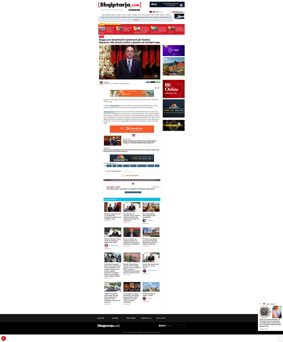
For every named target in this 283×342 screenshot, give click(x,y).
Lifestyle (130, 17)
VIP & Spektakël (136, 17)
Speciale (118, 17)
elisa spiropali (126, 165)
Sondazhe (135, 19)
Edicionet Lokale (110, 15)
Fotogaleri (156, 17)
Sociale (107, 17)
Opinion (168, 15)
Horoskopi (147, 17)
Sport (139, 15)
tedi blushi (120, 165)
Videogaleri (162, 17)
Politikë (124, 15)
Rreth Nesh (131, 318)
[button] (3, 338)
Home (103, 15)
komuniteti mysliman (142, 165)
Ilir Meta (114, 165)
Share (148, 82)
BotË (153, 15)
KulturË (157, 15)
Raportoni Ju (146, 318)
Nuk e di (138, 192)
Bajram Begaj (115, 105)
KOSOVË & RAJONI (146, 15)
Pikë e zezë (168, 17)
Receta (142, 17)
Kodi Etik (100, 318)
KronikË (119, 15)
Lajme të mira (124, 17)
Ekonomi (134, 15)
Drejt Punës (113, 17)
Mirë (127, 192)
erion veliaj (109, 165)
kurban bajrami (151, 165)
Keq (132, 192)
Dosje (151, 17)
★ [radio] (123, 171)
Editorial (162, 15)
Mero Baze (150, 220)
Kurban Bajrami (109, 112)
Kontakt (115, 318)
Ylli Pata (149, 298)
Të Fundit (103, 17)
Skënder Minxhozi (114, 245)
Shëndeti (129, 15)
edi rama (157, 165)
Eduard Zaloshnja (152, 270)
